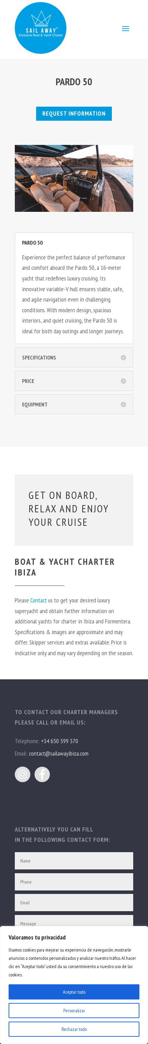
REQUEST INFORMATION (74, 113)
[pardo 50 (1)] (74, 210)
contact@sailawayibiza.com (58, 753)
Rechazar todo (74, 1029)
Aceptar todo (74, 992)
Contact (38, 600)
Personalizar (74, 1010)
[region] (74, 985)
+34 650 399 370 (59, 741)
